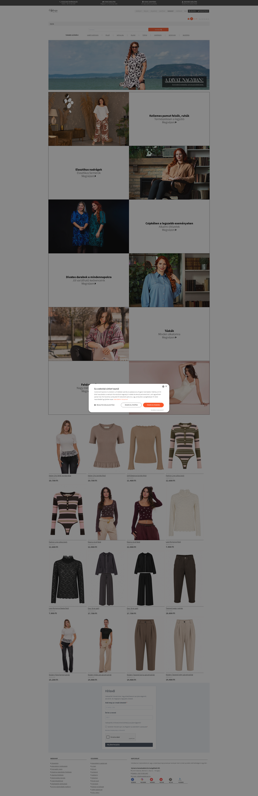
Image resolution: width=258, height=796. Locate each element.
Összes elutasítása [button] (131, 405)
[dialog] (129, 398)
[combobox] (163, 386)
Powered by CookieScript (157, 410)
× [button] (166, 386)
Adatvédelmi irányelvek (121, 399)
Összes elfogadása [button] (153, 405)
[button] (104, 405)
